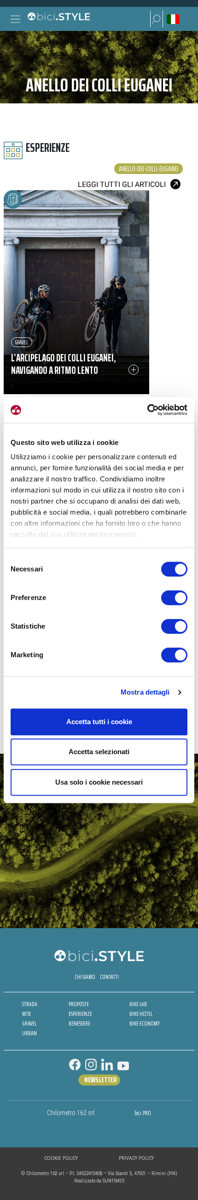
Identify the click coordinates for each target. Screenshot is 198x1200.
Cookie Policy (61, 1158)
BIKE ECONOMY (144, 1023)
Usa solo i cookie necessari (99, 782)
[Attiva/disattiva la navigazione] (15, 19)
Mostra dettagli (145, 692)
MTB (26, 1014)
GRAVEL (29, 1023)
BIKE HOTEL (140, 1014)
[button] (156, 19)
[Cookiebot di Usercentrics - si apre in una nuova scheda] (147, 410)
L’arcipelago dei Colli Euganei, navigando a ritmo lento (63, 364)
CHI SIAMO (85, 977)
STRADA (29, 1004)
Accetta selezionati (99, 752)
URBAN (29, 1033)
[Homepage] (58, 19)
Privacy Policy (136, 1158)
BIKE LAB (138, 1004)
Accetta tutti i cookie (99, 722)
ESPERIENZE (80, 1014)
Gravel (21, 342)
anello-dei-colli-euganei (148, 168)
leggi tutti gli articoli (122, 184)
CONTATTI (109, 977)
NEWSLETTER (100, 1080)
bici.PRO (142, 1113)
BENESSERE (79, 1023)
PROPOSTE (79, 1004)
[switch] (174, 597)
